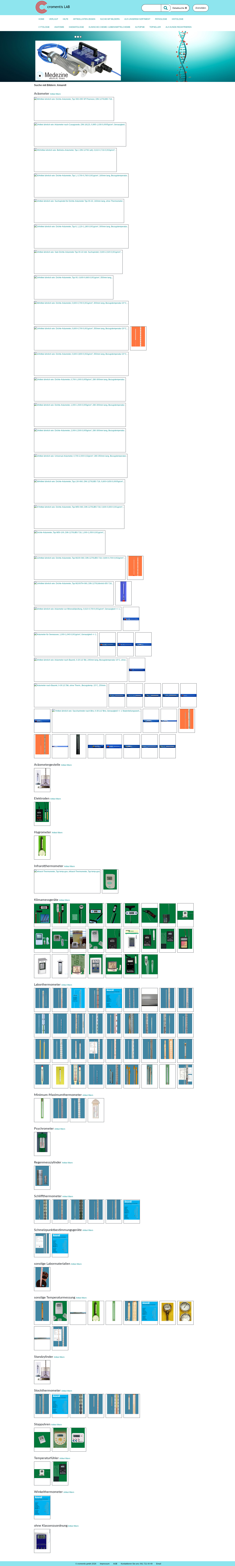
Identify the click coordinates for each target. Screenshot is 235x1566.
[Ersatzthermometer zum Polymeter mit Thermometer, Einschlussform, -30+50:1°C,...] (96, 1313)
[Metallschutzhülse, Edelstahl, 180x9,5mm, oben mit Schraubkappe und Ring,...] (42, 1338)
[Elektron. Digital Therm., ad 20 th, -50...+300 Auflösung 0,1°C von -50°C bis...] (167, 941)
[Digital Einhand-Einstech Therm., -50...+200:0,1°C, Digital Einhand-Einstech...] (132, 915)
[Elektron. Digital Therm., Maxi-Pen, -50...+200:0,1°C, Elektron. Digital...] (114, 915)
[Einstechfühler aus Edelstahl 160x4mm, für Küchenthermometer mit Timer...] (42, 1473)
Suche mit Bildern (110, 19)
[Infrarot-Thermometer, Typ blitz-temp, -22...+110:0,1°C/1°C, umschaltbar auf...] (110, 881)
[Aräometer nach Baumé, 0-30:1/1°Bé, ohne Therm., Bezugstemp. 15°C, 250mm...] (70, 695)
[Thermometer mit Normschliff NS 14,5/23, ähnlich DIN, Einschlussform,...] (96, 1211)
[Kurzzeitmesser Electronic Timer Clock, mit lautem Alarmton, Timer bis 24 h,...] (78, 1440)
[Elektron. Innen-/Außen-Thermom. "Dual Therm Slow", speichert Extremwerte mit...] (42, 941)
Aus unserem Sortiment (137, 19)
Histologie (177, 19)
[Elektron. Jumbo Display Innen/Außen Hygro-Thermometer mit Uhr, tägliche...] (78, 966)
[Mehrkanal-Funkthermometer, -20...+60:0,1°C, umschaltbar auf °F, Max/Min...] (96, 941)
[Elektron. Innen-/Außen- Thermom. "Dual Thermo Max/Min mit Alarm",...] (60, 941)
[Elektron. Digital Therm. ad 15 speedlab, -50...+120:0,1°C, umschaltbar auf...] (42, 1541)
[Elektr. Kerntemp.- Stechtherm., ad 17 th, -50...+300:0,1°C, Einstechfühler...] (149, 941)
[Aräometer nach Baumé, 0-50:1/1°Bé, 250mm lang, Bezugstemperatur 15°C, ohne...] (135, 695)
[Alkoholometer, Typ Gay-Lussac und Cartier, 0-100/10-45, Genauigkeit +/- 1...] (78, 746)
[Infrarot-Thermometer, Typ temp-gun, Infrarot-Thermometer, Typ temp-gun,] (67, 881)
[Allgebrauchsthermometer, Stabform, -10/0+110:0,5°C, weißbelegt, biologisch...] (78, 1025)
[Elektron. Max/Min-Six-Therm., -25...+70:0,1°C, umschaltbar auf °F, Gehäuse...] (42, 966)
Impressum (105, 1564)
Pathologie (161, 19)
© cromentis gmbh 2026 (85, 1564)
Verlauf (53, 19)
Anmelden (200, 8)
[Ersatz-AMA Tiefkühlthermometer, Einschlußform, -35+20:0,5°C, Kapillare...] (149, 1313)
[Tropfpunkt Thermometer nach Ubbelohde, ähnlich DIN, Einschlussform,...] (167, 1076)
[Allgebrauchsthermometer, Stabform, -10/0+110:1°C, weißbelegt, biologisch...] (60, 1025)
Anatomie (59, 27)
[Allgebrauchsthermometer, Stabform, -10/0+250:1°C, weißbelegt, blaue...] (185, 1000)
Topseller (155, 27)
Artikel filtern (55, 94)
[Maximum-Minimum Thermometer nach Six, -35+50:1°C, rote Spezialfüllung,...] (96, 1110)
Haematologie (76, 27)
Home (41, 19)
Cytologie (44, 27)
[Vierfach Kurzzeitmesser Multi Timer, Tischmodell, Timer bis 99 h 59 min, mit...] (60, 1440)
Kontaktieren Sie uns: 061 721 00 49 (137, 1564)
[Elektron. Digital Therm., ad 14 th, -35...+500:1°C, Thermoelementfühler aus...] (114, 941)
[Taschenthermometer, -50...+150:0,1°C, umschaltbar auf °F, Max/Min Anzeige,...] (149, 915)
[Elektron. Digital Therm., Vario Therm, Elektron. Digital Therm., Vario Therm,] (78, 915)
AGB (115, 1564)
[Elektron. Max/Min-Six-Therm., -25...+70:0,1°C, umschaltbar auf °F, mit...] (60, 966)
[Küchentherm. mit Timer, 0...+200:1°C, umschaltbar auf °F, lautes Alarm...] (185, 915)
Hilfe (65, 19)
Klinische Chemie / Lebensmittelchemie (109, 27)
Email (158, 1564)
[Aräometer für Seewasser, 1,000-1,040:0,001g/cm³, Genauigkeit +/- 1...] (66, 644)
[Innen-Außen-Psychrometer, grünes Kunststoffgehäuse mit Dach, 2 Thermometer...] (42, 1144)
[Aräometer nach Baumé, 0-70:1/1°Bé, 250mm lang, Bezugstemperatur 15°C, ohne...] (153, 695)
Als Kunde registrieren (179, 27)
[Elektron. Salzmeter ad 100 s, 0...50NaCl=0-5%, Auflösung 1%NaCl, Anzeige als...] (132, 966)
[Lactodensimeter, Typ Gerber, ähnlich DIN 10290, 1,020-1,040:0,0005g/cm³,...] (131, 619)
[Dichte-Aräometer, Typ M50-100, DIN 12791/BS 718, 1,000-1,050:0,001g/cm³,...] (69, 542)
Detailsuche (178, 8)
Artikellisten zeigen (84, 19)
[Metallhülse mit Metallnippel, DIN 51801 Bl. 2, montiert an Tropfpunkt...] (60, 1338)
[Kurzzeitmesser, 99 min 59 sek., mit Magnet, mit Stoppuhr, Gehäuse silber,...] (42, 1440)
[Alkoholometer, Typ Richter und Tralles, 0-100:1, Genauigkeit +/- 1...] (149, 746)
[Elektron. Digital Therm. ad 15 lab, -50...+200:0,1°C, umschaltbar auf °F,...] (132, 941)
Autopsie (140, 27)
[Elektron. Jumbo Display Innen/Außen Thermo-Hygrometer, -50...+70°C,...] (114, 966)
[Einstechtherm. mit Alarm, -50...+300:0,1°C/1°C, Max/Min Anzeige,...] (167, 915)
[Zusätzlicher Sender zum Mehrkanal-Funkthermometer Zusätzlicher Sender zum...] (60, 1313)
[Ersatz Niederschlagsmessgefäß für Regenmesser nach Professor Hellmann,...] (42, 1178)
